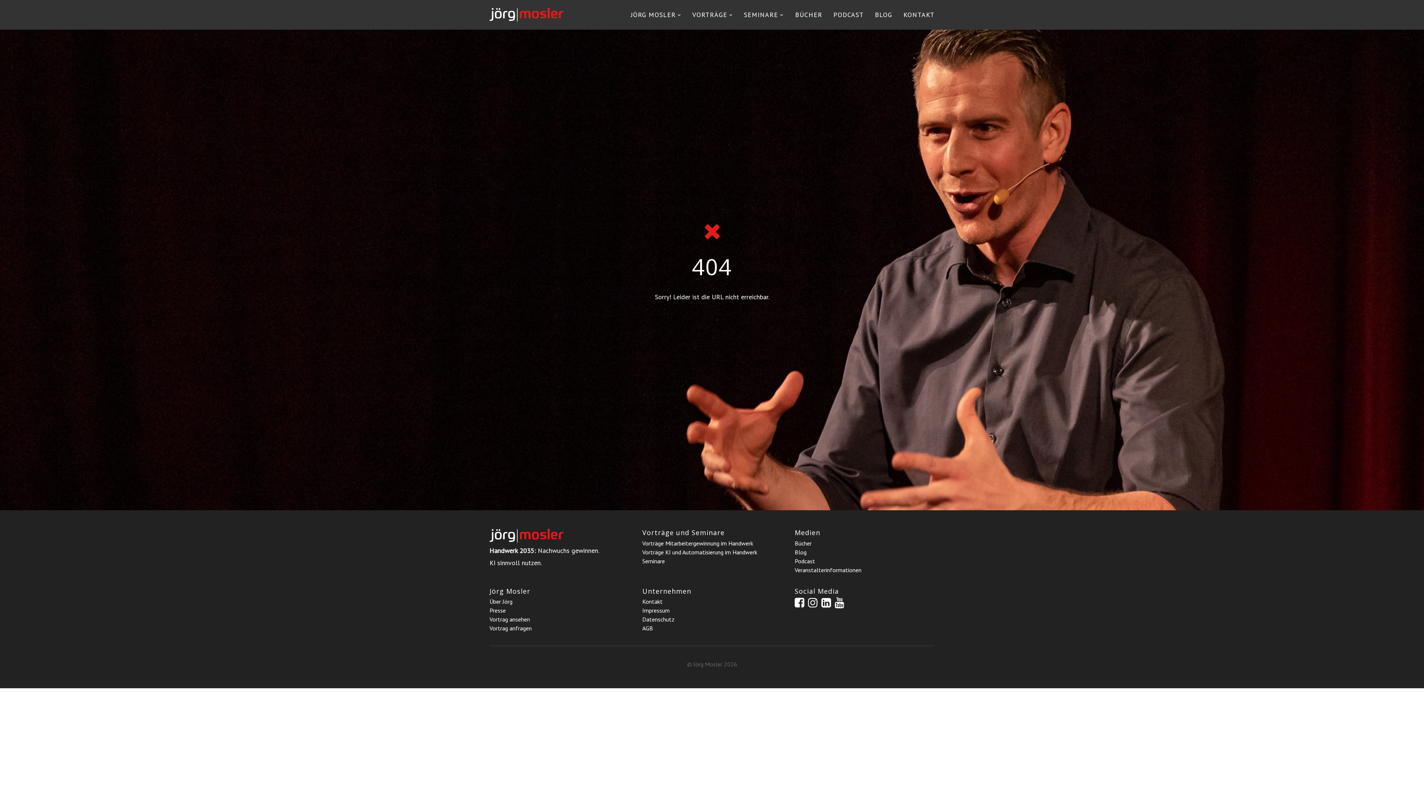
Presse (498, 610)
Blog (883, 14)
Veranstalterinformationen (828, 570)
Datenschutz (658, 619)
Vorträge (709, 14)
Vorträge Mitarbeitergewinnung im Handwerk (697, 543)
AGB (647, 628)
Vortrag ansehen (510, 619)
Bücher (808, 14)
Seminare (761, 14)
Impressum (656, 610)
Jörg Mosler (653, 14)
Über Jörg (501, 601)
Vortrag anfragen (511, 628)
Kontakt (918, 14)
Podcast (848, 14)
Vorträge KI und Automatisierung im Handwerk (699, 552)
